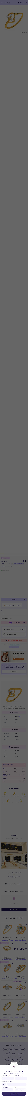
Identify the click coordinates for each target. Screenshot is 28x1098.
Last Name (19, 1075)
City (17, 1087)
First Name (6, 1075)
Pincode (5, 1087)
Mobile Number (7, 1081)
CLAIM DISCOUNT (14, 1094)
